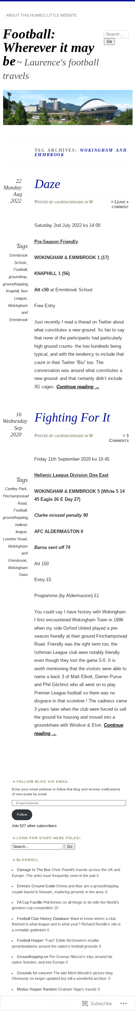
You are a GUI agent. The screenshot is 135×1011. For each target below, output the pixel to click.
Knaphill (12, 291)
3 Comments (119, 438)
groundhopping (15, 284)
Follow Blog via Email (43, 781)
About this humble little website (41, 15)
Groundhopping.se (32, 957)
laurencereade (69, 201)
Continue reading (77, 386)
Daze (47, 184)
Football (20, 269)
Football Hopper (30, 940)
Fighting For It (72, 417)
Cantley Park (16, 489)
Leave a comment (120, 204)
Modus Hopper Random (37, 989)
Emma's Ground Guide (36, 886)
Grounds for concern (34, 973)
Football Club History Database (43, 918)
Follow (22, 814)
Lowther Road (15, 539)
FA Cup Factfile (29, 902)
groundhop (18, 277)
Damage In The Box (34, 870)
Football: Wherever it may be (48, 47)
